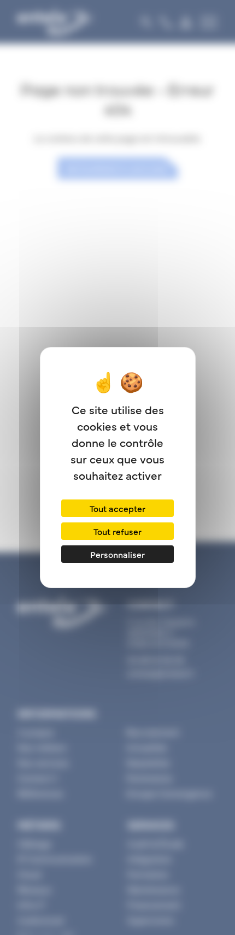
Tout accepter (117, 508)
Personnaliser (117, 554)
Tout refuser (117, 531)
